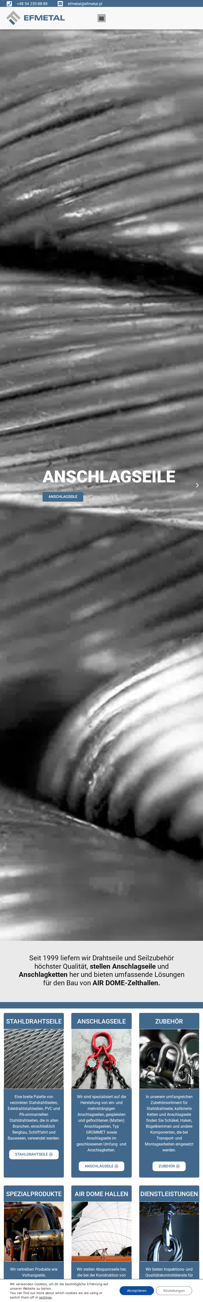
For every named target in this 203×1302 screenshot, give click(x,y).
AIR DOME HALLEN (101, 1194)
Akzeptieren (137, 1290)
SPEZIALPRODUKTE (34, 1194)
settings (45, 1297)
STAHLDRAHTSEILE (34, 1021)
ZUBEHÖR (77, 496)
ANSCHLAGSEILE (101, 1021)
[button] (102, 18)
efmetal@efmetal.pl (85, 3)
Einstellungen (174, 1290)
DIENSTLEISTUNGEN (169, 1194)
